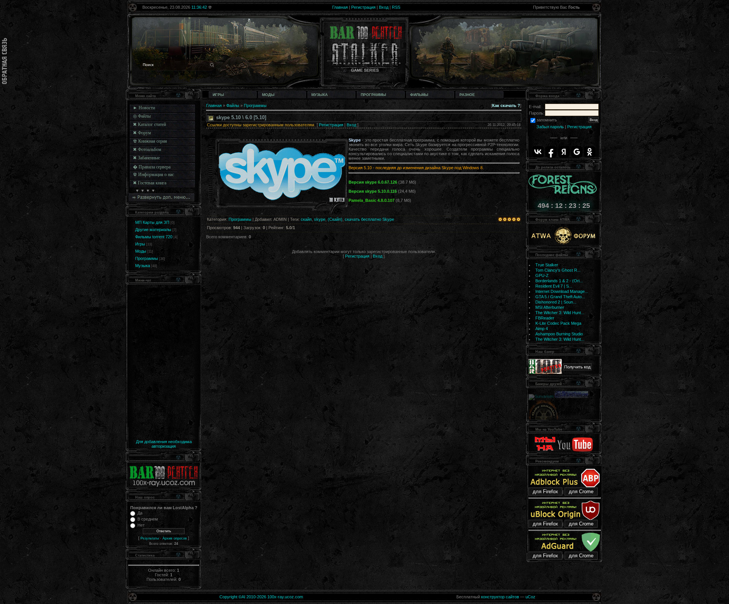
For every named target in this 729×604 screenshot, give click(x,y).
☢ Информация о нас (153, 174)
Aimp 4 (541, 328)
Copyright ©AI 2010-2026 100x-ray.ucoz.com (261, 597)
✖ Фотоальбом (147, 149)
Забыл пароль (550, 126)
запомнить (546, 120)
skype (319, 219)
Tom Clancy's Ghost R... (558, 270)
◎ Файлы (142, 116)
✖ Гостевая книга (149, 183)
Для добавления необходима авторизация (164, 443)
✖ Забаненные (146, 157)
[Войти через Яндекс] (564, 151)
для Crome (581, 491)
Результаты (149, 538)
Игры (140, 244)
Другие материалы (153, 229)
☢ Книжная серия (150, 141)
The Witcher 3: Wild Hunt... (559, 312)
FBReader (544, 318)
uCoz (530, 597)
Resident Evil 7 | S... (553, 286)
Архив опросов (175, 538)
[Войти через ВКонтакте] (538, 151)
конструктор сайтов (500, 597)
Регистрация (363, 7)
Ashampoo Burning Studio (559, 334)
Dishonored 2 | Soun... (555, 302)
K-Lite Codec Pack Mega (558, 323)
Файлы (232, 105)
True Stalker (546, 265)
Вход (383, 7)
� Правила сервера (151, 167)
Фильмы (419, 95)
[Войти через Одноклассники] (589, 151)
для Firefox (545, 491)
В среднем (147, 519)
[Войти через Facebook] (551, 151)
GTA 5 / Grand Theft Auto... (560, 296)
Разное (467, 95)
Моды (140, 251)
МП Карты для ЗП (152, 222)
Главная (340, 7)
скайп (306, 219)
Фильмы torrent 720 (153, 236)
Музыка (142, 265)
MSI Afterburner (549, 307)
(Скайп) (335, 219)
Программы (146, 258)
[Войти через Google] (576, 151)
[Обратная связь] (4, 61)
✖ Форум (142, 132)
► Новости (144, 107)
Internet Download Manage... (561, 291)
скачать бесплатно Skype (369, 219)
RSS (396, 7)
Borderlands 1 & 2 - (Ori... (559, 280)
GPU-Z (542, 275)
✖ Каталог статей (149, 124)
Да (139, 513)
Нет (141, 525)
